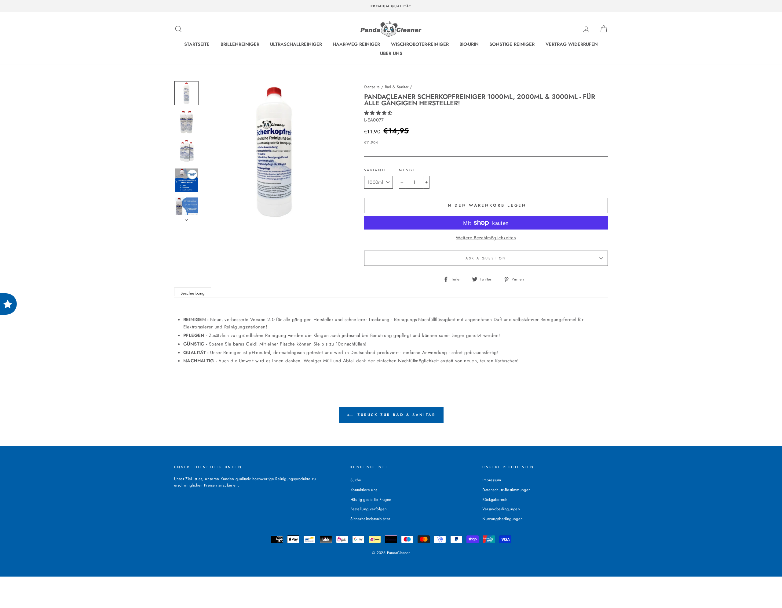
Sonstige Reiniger (512, 44)
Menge (407, 170)
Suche (355, 480)
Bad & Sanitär (397, 87)
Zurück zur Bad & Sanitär (395, 415)
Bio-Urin (469, 44)
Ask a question (486, 258)
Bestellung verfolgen (368, 509)
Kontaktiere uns (364, 490)
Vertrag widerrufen (572, 44)
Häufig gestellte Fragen (371, 499)
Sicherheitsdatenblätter (370, 519)
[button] (379, 113)
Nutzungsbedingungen (502, 519)
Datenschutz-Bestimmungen (506, 490)
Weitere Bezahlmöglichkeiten (486, 237)
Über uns (391, 53)
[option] (391, 6)
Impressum (491, 480)
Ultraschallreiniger (296, 44)
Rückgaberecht (495, 499)
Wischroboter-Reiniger (420, 44)
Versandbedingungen (501, 509)
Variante (375, 170)
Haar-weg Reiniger (356, 44)
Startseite (197, 44)
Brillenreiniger (240, 44)
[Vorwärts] (186, 218)
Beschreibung (193, 293)
